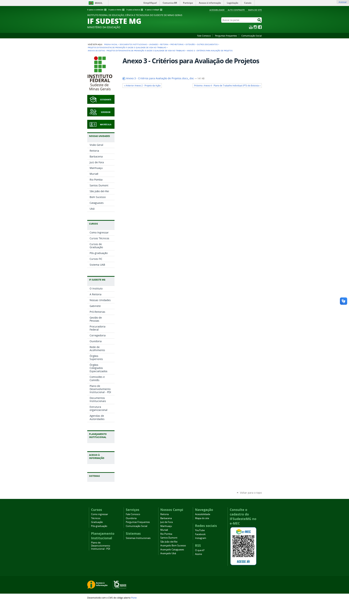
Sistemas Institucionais (138, 538)
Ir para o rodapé (153, 10)
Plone (134, 597)
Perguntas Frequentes (138, 522)
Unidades (153, 44)
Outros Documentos (207, 44)
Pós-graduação (99, 526)
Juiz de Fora (166, 522)
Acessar (343, 2)
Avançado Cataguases (172, 549)
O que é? (199, 550)
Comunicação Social (251, 35)
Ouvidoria (131, 518)
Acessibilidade (216, 10)
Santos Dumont (168, 537)
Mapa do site (255, 10)
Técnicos (95, 518)
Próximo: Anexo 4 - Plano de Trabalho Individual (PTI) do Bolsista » (227, 85)
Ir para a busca (134, 10)
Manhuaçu (166, 526)
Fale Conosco (204, 35)
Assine (198, 554)
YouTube (251, 27)
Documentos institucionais (133, 44)
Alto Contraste (236, 10)
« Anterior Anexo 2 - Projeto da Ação (142, 85)
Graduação (97, 522)
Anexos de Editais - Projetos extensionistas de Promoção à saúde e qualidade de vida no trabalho (136, 50)
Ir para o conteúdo (96, 10)
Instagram (255, 27)
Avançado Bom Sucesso (173, 545)
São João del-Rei (168, 541)
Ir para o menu (116, 10)
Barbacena (166, 518)
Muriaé (164, 529)
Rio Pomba (166, 533)
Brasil (99, 3)
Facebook (260, 27)
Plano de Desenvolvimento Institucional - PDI (100, 545)
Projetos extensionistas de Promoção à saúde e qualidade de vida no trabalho (127, 47)
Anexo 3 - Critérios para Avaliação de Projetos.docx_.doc (160, 78)
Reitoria (164, 44)
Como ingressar (99, 514)
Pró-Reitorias (176, 44)
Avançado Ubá (168, 553)
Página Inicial (110, 44)
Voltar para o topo (251, 492)
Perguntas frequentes (226, 35)
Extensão (190, 44)
